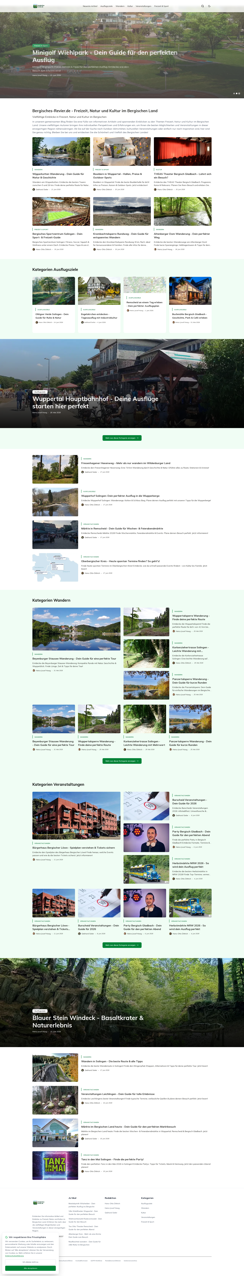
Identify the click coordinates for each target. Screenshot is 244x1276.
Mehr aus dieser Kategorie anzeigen (120, 438)
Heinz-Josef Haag (39, 75)
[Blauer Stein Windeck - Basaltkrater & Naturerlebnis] (122, 1002)
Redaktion (110, 1198)
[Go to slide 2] (236, 93)
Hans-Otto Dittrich (112, 1203)
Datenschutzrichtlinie (65, 1261)
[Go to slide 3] (239, 93)
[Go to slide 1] (234, 93)
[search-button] (202, 6)
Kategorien (147, 1198)
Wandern (120, 6)
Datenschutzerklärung (14, 1256)
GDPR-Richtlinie (96, 1261)
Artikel (72, 1198)
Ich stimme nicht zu (30, 1262)
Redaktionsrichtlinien (113, 1261)
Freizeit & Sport (161, 6)
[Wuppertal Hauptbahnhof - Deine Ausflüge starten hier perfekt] (122, 383)
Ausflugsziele (106, 6)
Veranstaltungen (143, 6)
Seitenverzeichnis (130, 1261)
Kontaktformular (82, 1261)
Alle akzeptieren (30, 1268)
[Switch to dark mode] (209, 6)
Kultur (130, 6)
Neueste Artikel (90, 6)
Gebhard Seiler (111, 1213)
